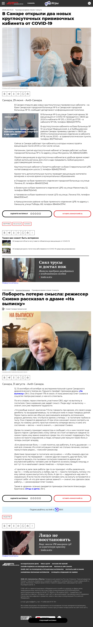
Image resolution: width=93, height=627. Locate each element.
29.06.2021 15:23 (7, 10)
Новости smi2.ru (10, 283)
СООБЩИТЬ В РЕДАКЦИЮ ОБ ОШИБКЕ (64, 572)
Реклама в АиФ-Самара (63, 566)
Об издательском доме (30, 564)
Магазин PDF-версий (59, 564)
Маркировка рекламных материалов (35, 572)
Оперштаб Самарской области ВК (15, 88)
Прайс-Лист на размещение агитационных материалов (42, 569)
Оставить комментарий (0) (72, 214)
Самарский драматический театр (14, 372)
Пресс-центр (45, 564)
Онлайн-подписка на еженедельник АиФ (36, 566)
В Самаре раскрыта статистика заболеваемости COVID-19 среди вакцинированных (44, 249)
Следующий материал (47, 620)
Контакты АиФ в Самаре (75, 569)
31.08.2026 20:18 (8, 290)
